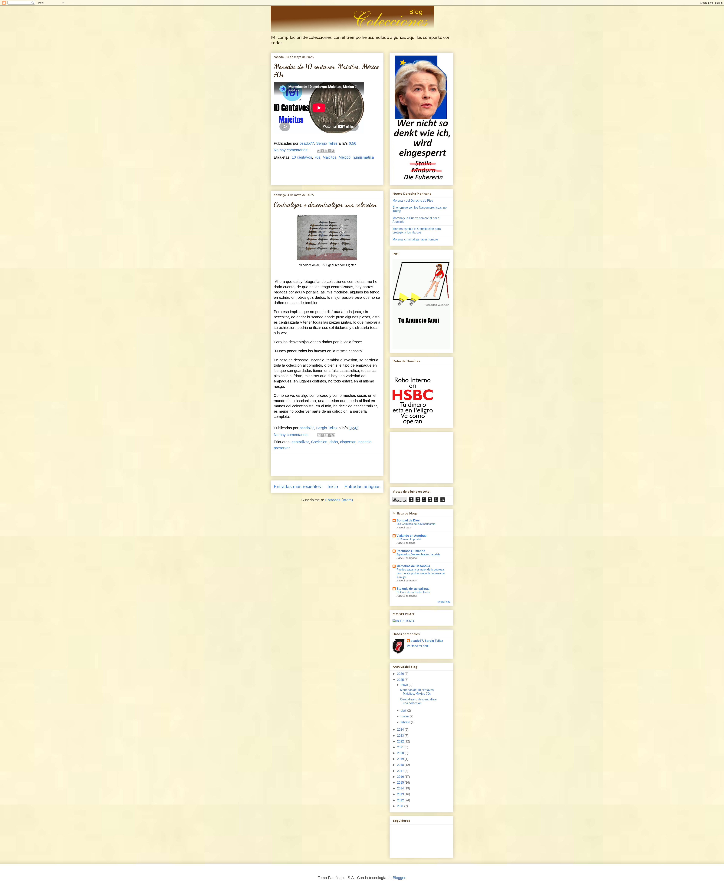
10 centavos (302, 157)
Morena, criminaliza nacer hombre (415, 239)
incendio (364, 442)
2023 (401, 735)
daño (334, 442)
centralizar (300, 442)
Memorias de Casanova (413, 566)
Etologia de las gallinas (413, 588)
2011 (400, 806)
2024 (401, 729)
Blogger (399, 878)
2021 (401, 747)
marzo (405, 716)
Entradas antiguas (362, 486)
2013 (401, 794)
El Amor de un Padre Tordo (413, 592)
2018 (401, 764)
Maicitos (329, 157)
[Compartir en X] (326, 151)
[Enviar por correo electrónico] (319, 151)
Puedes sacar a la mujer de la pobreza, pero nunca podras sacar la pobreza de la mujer (421, 573)
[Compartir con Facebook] (329, 151)
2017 (401, 770)
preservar (282, 448)
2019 (401, 759)
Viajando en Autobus (411, 535)
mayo (405, 684)
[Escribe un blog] (322, 151)
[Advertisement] (342, 173)
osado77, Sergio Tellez (427, 640)
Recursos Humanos (411, 551)
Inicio (332, 486)
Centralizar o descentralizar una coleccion (325, 204)
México (344, 157)
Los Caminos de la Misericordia (416, 523)
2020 (401, 753)
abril (404, 710)
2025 (401, 679)
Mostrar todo (443, 601)
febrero (406, 722)
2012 (401, 800)
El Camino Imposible (409, 539)
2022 (401, 741)
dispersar (347, 442)
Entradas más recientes (297, 486)
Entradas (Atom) (339, 500)
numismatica (363, 157)
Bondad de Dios (408, 520)
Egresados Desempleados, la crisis (418, 554)
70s (317, 157)
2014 (401, 788)
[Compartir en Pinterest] (333, 151)
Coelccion (319, 442)
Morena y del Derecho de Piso (413, 200)
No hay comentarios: (292, 150)
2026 (401, 673)
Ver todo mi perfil (418, 646)
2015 (401, 782)
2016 (401, 776)
